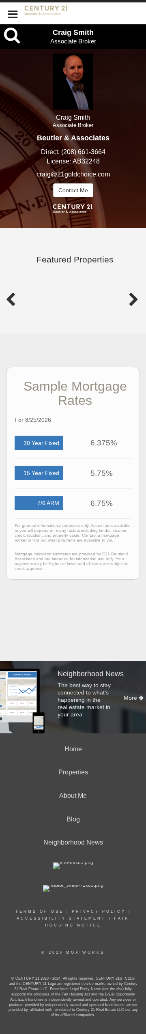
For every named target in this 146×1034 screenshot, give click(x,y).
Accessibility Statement (61, 918)
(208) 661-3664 (83, 151)
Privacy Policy (99, 911)
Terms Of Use (39, 911)
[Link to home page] (50, 13)
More (131, 697)
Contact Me (73, 190)
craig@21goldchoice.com (73, 174)
